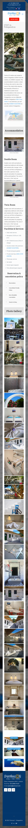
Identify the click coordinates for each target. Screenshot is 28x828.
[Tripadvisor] (16, 823)
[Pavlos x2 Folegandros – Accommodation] (14, 334)
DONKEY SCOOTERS (15, 104)
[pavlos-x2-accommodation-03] (14, 665)
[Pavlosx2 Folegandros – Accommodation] (14, 480)
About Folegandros (11, 7)
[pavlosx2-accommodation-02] (14, 385)
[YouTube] (14, 823)
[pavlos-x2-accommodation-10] (14, 722)
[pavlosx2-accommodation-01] (14, 491)
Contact (19, 7)
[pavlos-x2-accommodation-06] (14, 522)
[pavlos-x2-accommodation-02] (14, 323)
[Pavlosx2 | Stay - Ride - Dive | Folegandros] (14, 13)
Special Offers (11, 9)
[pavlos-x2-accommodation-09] (14, 608)
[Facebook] (12, 823)
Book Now (14, 19)
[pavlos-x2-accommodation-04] (14, 679)
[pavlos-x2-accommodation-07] (14, 692)
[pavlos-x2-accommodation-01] (14, 443)
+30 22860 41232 (14, 3)
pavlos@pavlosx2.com (15, 5)
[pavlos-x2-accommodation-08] (14, 707)
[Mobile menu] (22, 14)
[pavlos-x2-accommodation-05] (14, 371)
